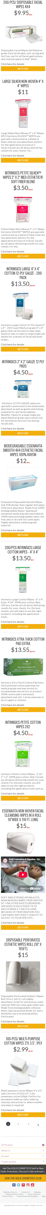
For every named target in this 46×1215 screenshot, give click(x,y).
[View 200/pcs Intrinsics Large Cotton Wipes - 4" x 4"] (23, 594)
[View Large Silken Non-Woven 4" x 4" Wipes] (23, 128)
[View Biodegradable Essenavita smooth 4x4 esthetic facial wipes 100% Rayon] (23, 497)
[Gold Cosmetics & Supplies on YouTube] (33, 1186)
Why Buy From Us (10, 1192)
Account (5, 1156)
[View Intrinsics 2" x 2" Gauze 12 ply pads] (23, 398)
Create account (8, 1161)
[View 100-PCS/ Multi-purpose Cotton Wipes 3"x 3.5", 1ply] (23, 1085)
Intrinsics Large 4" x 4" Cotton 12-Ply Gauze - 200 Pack (23, 273)
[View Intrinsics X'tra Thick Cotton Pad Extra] (23, 677)
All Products (7, 1145)
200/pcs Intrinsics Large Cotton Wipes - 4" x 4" (23, 550)
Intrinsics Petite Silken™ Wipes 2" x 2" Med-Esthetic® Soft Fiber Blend (23, 177)
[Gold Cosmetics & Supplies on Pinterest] (24, 1186)
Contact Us (25, 1192)
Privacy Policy (7, 1196)
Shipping (37, 1192)
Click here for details (12, 63)
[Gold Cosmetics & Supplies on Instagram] (28, 1186)
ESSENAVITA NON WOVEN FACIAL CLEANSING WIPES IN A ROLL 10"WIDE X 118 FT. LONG (23, 815)
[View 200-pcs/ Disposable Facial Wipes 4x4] (23, 45)
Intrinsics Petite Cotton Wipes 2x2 (23, 724)
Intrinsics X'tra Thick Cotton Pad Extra (23, 641)
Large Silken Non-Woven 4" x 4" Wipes (23, 83)
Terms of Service (33, 1194)
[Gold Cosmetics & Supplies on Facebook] (14, 1186)
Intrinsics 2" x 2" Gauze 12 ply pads (23, 364)
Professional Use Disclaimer (27, 1196)
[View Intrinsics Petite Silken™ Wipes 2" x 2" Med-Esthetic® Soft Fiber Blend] (23, 224)
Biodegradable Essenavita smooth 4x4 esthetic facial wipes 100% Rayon (23, 450)
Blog (44, 1196)
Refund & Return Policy (14, 1194)
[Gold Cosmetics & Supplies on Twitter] (19, 1186)
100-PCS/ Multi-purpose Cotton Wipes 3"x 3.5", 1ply (23, 1041)
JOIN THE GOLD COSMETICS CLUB (23, 1178)
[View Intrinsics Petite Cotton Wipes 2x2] (23, 769)
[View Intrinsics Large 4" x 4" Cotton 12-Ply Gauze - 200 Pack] (22, 320)
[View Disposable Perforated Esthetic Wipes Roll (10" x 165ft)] (23, 991)
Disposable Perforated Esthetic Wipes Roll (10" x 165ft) (23, 944)
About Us (5, 1150)
